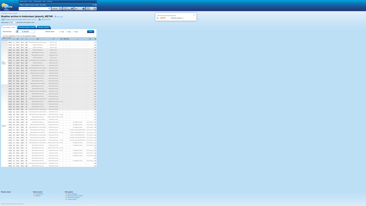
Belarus (22, 4)
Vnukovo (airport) (72, 199)
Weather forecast (46, 19)
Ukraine (37, 4)
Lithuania (27, 4)
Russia (32, 4)
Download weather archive (27, 27)
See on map (60, 16)
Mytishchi (38, 195)
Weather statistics (43, 27)
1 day (62, 31)
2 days (69, 31)
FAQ (44, 1)
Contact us (49, 1)
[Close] (194, 15)
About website (37, 1)
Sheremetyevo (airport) (74, 197)
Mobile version (23, 1)
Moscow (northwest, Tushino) (75, 195)
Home (30, 1)
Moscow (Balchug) (72, 194)
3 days (76, 31)
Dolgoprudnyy (39, 194)
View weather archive (9, 27)
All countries (43, 4)
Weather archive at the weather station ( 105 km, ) (21, 19)
